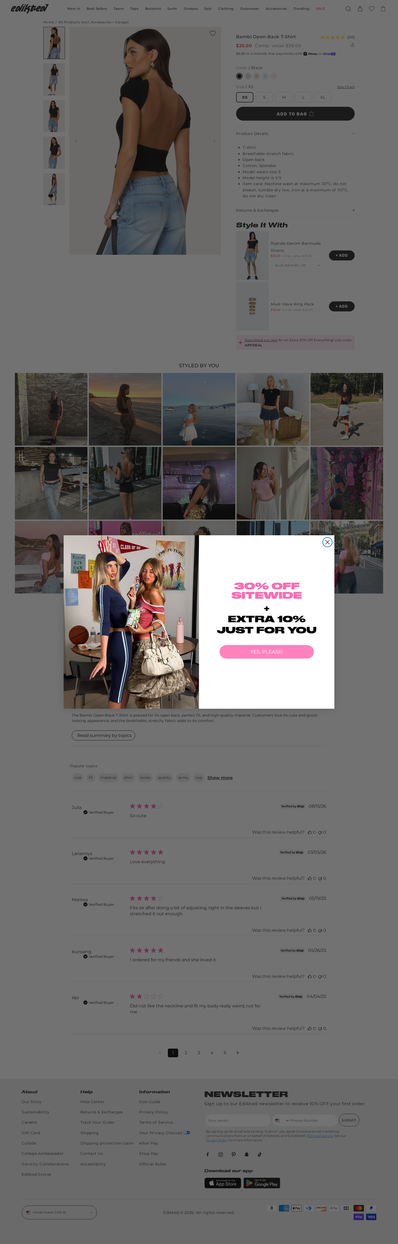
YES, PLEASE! (266, 652)
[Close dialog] (327, 542)
